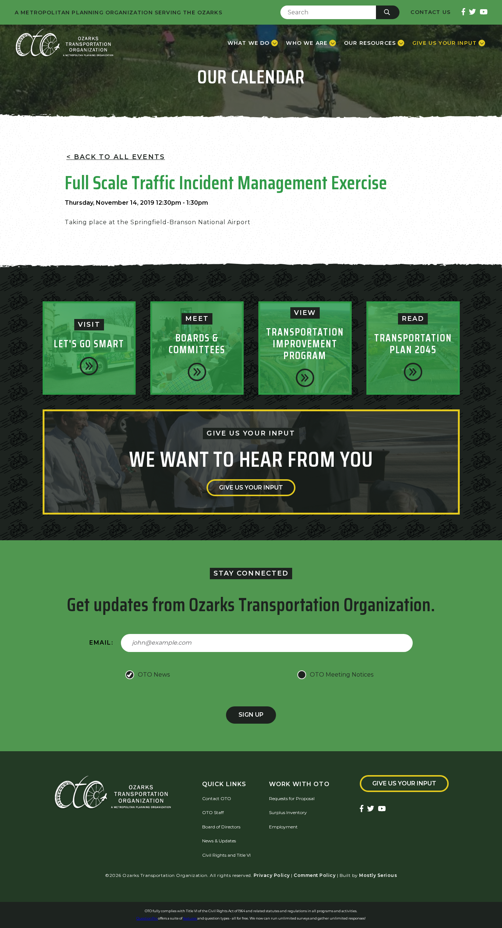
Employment (283, 827)
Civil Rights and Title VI (226, 855)
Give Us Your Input (251, 487)
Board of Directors (221, 827)
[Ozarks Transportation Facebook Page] (463, 12)
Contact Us (430, 12)
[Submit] (387, 12)
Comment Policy (315, 875)
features (190, 918)
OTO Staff (213, 812)
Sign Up (251, 714)
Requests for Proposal (292, 798)
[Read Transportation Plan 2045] (413, 372)
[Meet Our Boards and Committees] (197, 372)
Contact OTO (216, 798)
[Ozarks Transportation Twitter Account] (472, 12)
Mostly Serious (378, 875)
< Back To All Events (116, 157)
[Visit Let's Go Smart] (89, 366)
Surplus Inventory (288, 812)
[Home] (64, 43)
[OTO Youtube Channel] (483, 12)
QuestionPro (147, 918)
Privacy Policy (272, 875)
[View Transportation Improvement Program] (305, 378)
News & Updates (219, 840)
